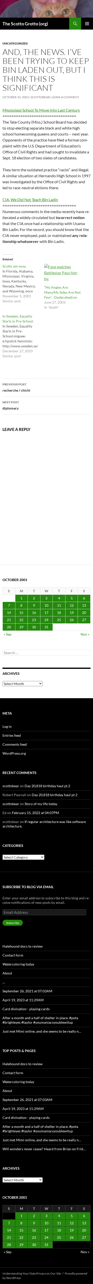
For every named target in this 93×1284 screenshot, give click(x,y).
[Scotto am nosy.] (23, 284)
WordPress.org (14, 753)
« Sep (7, 634)
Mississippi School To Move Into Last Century (41, 110)
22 (21, 620)
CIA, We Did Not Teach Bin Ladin (30, 199)
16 (34, 612)
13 (84, 605)
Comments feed (14, 744)
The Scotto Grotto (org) (25, 23)
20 (84, 612)
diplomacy (10, 405)
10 (46, 605)
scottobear (40, 97)
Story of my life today (41, 804)
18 (59, 612)
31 (46, 627)
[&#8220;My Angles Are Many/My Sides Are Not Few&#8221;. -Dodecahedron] (62, 274)
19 (72, 612)
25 (59, 620)
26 (72, 620)
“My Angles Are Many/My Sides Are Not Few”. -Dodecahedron (62, 292)
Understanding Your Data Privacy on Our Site (31, 1273)
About (7, 973)
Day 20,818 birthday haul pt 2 (47, 786)
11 (59, 605)
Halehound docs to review (22, 946)
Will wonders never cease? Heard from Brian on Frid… (44, 1149)
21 (9, 620)
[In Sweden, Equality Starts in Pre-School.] (23, 336)
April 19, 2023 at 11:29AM (23, 1000)
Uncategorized (15, 43)
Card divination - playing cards (26, 1009)
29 (21, 627)
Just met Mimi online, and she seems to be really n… (41, 1031)
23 (34, 620)
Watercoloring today (18, 964)
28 (9, 627)
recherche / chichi (16, 387)
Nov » (85, 634)
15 (21, 612)
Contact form (12, 955)
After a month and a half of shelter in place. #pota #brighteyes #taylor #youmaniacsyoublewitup (40, 1020)
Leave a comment (65, 97)
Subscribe (12, 923)
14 (9, 612)
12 (72, 605)
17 (46, 612)
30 (34, 627)
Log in (7, 726)
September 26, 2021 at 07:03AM (27, 991)
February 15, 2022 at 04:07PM (35, 813)
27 (84, 620)
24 (46, 620)
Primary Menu (87, 24)
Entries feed (11, 735)
